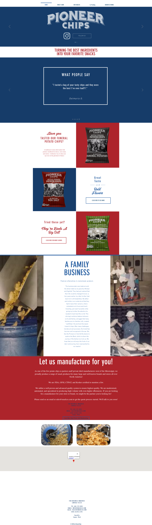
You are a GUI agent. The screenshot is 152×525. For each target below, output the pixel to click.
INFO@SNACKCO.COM (79, 508)
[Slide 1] (72, 119)
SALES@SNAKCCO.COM (79, 510)
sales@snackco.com (64, 399)
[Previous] (9, 26)
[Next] (142, 26)
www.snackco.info (76, 413)
